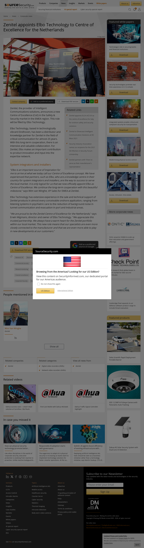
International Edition (65, 291)
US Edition (45, 291)
